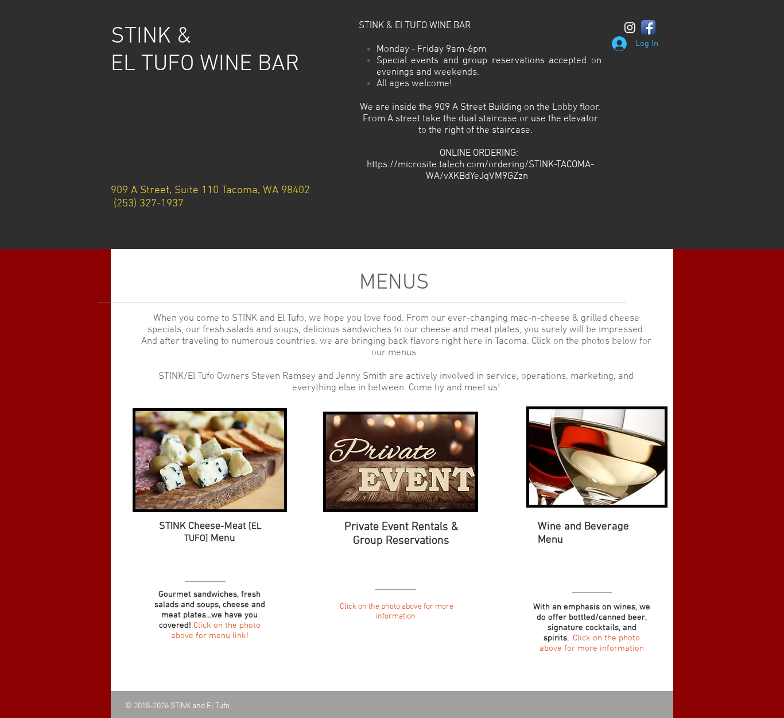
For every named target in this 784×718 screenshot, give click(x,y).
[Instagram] (630, 27)
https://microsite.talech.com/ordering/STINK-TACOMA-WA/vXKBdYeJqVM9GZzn (480, 170)
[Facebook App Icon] (648, 27)
